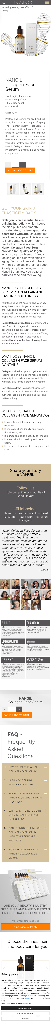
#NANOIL (25, 474)
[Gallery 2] (38, 189)
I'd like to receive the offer (25, 927)
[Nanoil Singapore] (25, 2)
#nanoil (38, 516)
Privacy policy (9, 974)
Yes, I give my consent (25, 1008)
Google (27, 998)
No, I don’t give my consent (25, 1013)
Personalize (25, 1018)
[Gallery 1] (25, 189)
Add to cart (25, 170)
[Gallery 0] (13, 189)
